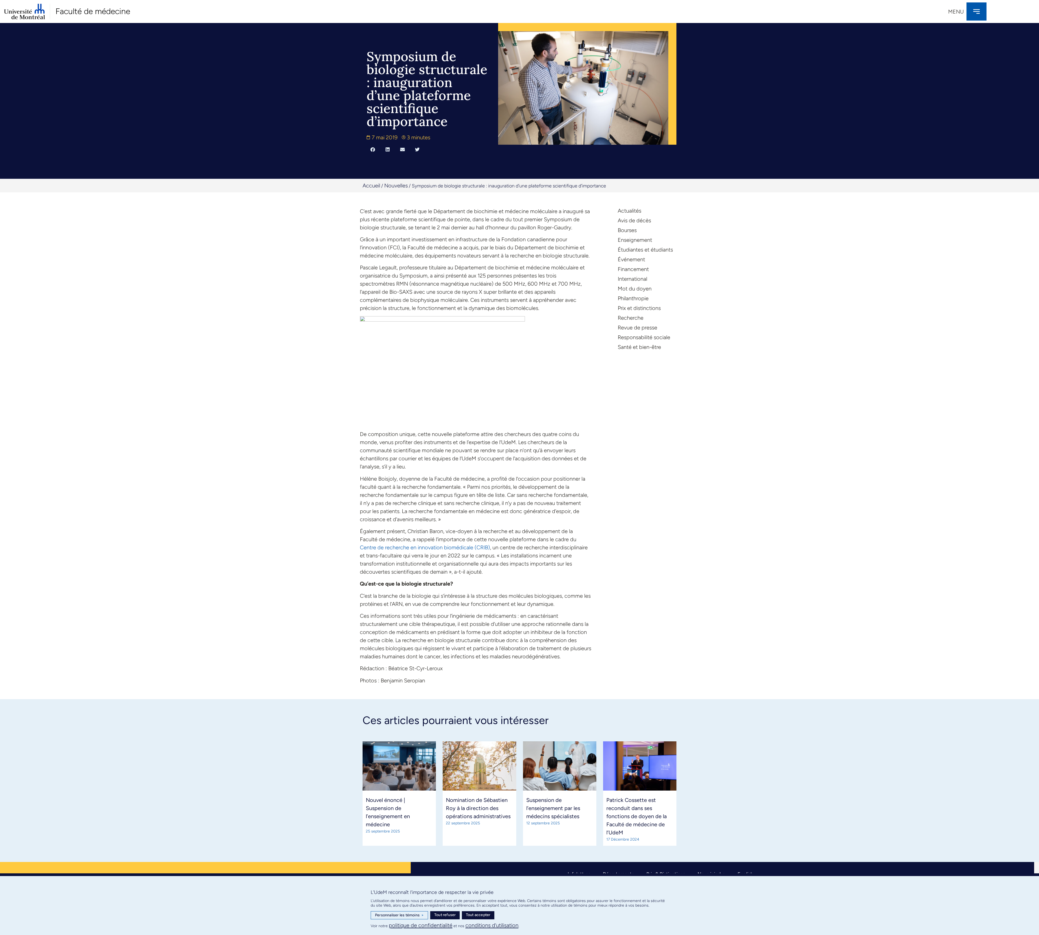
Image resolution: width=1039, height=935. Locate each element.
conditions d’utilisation (491, 925)
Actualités (629, 210)
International (632, 279)
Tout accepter (478, 915)
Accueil (371, 185)
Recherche (630, 318)
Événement (631, 259)
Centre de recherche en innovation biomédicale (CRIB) (425, 547)
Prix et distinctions (639, 308)
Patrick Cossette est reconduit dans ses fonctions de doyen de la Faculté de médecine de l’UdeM (636, 816)
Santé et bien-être (639, 347)
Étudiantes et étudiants (645, 249)
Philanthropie (633, 298)
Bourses (627, 230)
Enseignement (635, 240)
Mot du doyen (635, 288)
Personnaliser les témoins (399, 915)
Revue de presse (637, 327)
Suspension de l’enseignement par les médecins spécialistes (553, 808)
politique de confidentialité (420, 925)
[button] (373, 149)
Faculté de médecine (92, 11)
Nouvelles (396, 185)
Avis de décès (634, 220)
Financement (633, 269)
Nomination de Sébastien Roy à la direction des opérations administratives (478, 808)
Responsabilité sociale (644, 337)
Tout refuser (445, 915)
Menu (956, 11)
